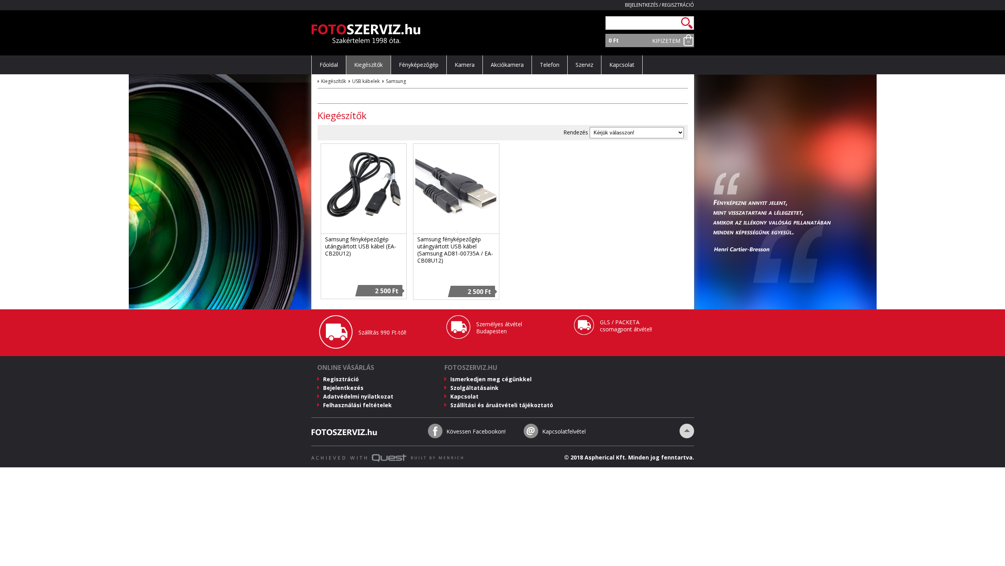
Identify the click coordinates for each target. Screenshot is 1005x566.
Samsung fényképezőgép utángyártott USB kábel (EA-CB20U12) (360, 246)
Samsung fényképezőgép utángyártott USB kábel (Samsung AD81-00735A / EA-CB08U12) (455, 249)
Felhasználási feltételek (357, 405)
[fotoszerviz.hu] (365, 41)
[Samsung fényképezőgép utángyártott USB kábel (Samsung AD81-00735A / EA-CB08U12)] (456, 225)
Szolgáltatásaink (474, 387)
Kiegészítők (333, 81)
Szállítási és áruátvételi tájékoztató (501, 405)
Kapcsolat (464, 396)
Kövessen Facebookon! (476, 431)
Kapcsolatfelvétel (564, 431)
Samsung (396, 81)
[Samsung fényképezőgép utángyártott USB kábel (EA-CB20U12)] (364, 225)
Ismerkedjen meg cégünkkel (491, 379)
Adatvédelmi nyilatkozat (358, 396)
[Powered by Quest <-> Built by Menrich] (387, 459)
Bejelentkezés (641, 5)
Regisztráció (678, 5)
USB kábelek (366, 81)
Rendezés (575, 132)
